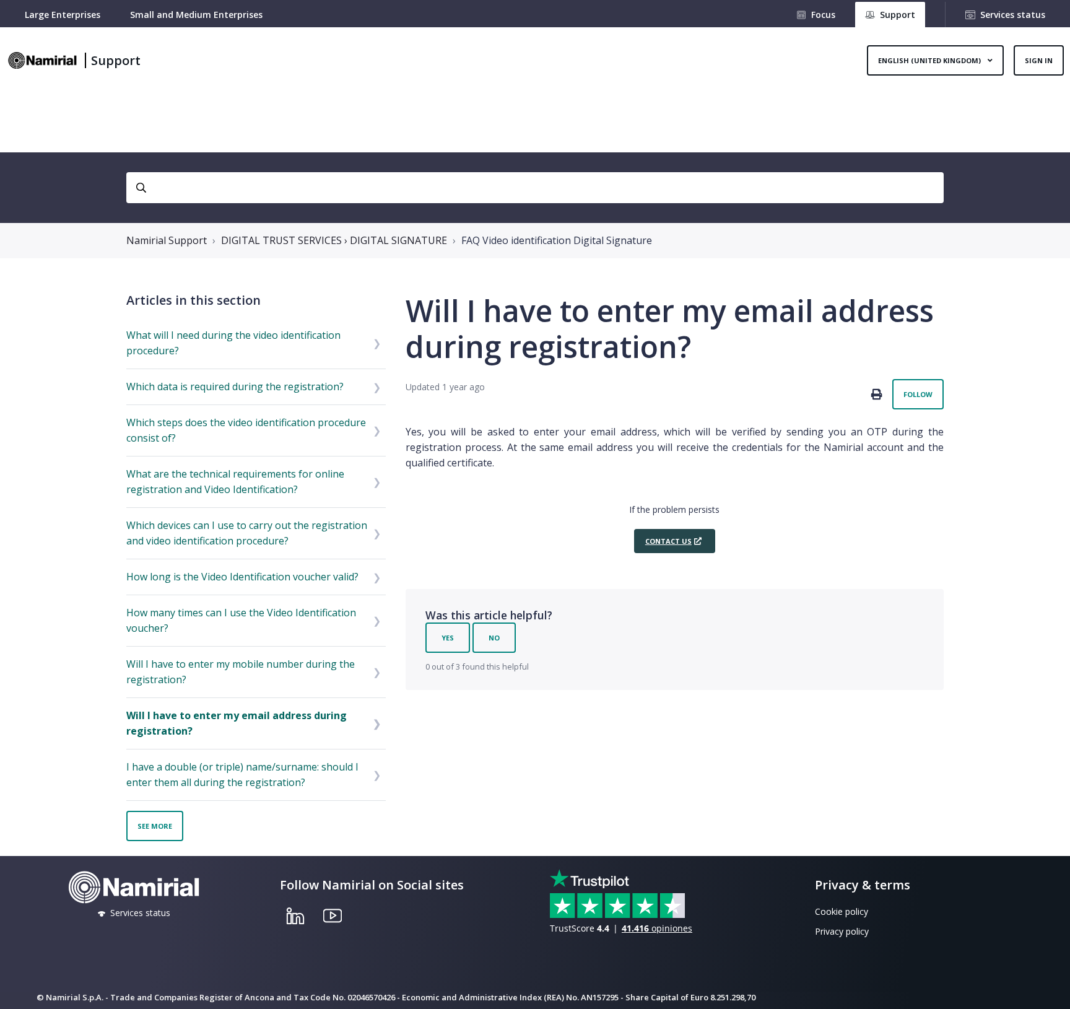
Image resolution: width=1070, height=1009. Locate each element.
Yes (447, 637)
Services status (1012, 14)
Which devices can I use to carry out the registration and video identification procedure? (246, 533)
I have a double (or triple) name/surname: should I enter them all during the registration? (242, 774)
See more (154, 826)
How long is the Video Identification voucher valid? (242, 576)
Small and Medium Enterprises (196, 14)
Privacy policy (842, 931)
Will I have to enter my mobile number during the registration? (240, 671)
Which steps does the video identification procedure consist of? (246, 430)
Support (116, 60)
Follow (918, 394)
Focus (823, 14)
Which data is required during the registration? (235, 386)
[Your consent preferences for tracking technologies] (1048, 987)
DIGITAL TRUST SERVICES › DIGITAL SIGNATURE (334, 240)
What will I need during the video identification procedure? (233, 342)
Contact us (668, 541)
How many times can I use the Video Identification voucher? (241, 620)
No (494, 637)
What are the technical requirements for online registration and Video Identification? (235, 481)
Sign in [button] (1039, 60)
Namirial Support (166, 240)
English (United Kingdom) (930, 60)
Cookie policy (841, 911)
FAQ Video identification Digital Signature (556, 240)
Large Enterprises (62, 14)
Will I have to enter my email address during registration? (236, 723)
